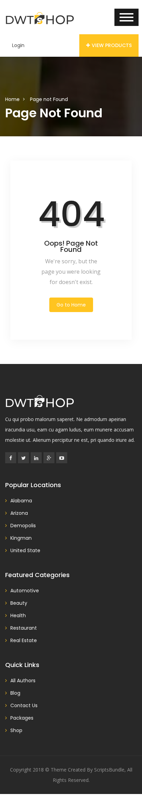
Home (12, 99)
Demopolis (23, 525)
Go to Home (71, 304)
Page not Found (49, 99)
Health (18, 615)
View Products (112, 45)
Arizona (19, 513)
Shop (16, 730)
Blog (15, 693)
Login (18, 45)
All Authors (23, 680)
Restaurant (23, 627)
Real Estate (23, 640)
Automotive (24, 590)
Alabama (21, 500)
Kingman (21, 538)
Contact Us (24, 705)
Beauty (18, 603)
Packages (21, 717)
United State (25, 550)
